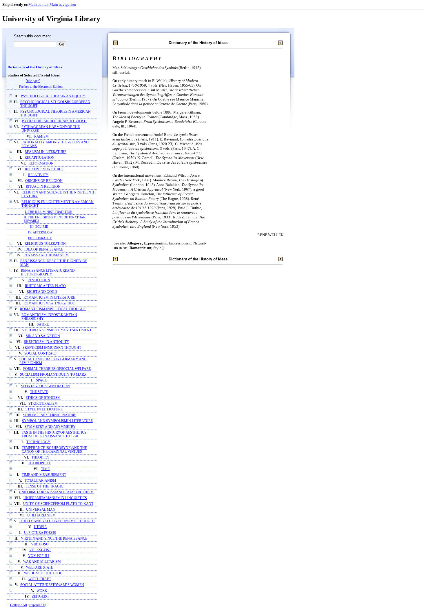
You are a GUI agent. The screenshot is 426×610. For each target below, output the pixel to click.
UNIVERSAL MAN (40, 510)
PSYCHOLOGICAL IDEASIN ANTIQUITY (53, 96)
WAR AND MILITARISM (42, 562)
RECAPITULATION (39, 158)
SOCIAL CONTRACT (40, 353)
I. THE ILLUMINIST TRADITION (48, 211)
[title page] (33, 81)
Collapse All (18, 605)
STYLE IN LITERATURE (44, 409)
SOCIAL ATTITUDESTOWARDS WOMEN (52, 585)
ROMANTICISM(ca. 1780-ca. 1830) (49, 303)
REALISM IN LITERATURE (45, 152)
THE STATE (39, 392)
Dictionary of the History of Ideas (35, 67)
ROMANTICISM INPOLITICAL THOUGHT (53, 309)
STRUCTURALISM (43, 404)
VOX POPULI (38, 556)
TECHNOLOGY (38, 442)
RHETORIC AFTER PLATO (45, 286)
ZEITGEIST (40, 596)
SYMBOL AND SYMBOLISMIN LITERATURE (57, 421)
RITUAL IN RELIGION (43, 187)
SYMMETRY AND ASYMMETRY (50, 427)
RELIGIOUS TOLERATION (45, 244)
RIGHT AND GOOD (42, 292)
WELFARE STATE (39, 567)
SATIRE (43, 324)
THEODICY (41, 457)
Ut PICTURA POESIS (40, 533)
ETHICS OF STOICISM (43, 398)
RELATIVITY (38, 175)
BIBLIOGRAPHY (40, 238)
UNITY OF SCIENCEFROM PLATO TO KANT (58, 504)
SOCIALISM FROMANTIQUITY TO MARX (53, 375)
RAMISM (41, 136)
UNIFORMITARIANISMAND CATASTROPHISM (56, 492)
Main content (39, 4)
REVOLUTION (39, 280)
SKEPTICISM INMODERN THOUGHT (52, 348)
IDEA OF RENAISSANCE (43, 249)
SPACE (41, 380)
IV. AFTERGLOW (40, 232)
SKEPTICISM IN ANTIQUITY (46, 342)
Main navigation (63, 4)
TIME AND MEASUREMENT (44, 475)
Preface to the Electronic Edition (41, 87)
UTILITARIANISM (41, 515)
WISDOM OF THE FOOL (43, 573)
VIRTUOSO (40, 544)
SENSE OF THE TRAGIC (44, 486)
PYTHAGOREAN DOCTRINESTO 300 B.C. (54, 121)
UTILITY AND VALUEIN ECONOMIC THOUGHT (57, 521)
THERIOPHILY (39, 463)
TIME (45, 469)
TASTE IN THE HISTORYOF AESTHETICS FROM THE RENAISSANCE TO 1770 (54, 434)
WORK (42, 591)
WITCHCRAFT (39, 579)
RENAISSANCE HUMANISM (46, 255)
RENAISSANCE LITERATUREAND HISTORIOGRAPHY (48, 272)
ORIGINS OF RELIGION (44, 181)
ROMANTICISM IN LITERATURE (49, 297)
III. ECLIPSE (39, 226)
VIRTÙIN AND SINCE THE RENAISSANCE (54, 538)
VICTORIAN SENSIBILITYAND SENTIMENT (57, 330)
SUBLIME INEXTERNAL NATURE (49, 415)
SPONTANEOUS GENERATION (45, 386)
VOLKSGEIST (40, 550)
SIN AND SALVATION (43, 336)
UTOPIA (40, 527)
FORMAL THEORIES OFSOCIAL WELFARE (57, 369)
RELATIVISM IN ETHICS (44, 169)
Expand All (37, 605)
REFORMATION (41, 163)
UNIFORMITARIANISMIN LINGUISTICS (55, 498)
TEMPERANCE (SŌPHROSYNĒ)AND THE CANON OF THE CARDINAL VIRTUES (54, 450)
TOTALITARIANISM (40, 481)
